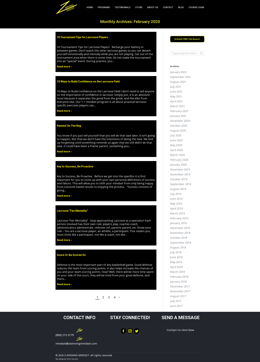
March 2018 (177, 272)
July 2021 (175, 87)
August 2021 (178, 82)
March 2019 (177, 213)
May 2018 (176, 262)
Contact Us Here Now (180, 330)
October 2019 (178, 179)
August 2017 (178, 296)
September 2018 (180, 242)
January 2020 (178, 164)
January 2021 (178, 116)
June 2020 (176, 140)
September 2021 (180, 77)
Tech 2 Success (72, 359)
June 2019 (176, 199)
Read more (63, 66)
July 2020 (175, 135)
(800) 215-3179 (65, 335)
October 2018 (178, 238)
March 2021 (177, 106)
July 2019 (175, 194)
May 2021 (176, 96)
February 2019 (179, 218)
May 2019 (176, 203)
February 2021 (179, 111)
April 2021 (176, 101)
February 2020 (179, 160)
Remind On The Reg (69, 125)
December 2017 (180, 286)
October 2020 (178, 125)
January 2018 (178, 281)
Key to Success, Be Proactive (75, 166)
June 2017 (176, 306)
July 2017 (175, 301)
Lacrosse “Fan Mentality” (72, 210)
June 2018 (176, 257)
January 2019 (178, 223)
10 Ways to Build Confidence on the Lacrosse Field (88, 81)
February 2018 (179, 277)
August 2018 (178, 247)
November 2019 (180, 174)
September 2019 (180, 184)
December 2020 (180, 121)
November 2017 (180, 291)
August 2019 (178, 189)
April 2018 (176, 267)
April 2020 (176, 150)
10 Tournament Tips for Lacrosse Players (82, 37)
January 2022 (178, 72)
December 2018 (180, 228)
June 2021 (176, 91)
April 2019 (176, 208)
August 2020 (178, 130)
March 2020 (177, 155)
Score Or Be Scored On (71, 255)
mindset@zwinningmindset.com (76, 343)
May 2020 (176, 145)
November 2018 (180, 233)
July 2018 (175, 252)
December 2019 (180, 169)
